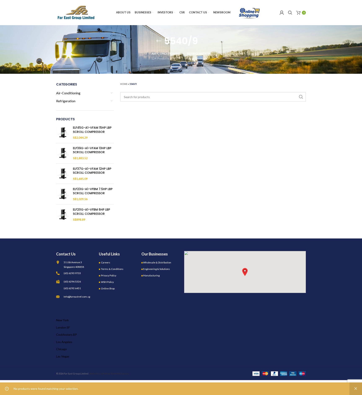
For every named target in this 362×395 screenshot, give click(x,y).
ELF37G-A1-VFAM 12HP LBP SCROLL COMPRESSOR (92, 171)
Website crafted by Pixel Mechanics (109, 373)
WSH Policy (107, 282)
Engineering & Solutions (156, 269)
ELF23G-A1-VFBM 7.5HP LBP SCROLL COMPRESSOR (92, 191)
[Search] (290, 12)
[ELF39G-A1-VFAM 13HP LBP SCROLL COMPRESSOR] (63, 153)
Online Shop (108, 288)
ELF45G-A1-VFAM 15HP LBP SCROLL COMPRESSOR (92, 130)
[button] (245, 272)
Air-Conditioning (68, 93)
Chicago (61, 349)
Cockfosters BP (66, 334)
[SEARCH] (301, 97)
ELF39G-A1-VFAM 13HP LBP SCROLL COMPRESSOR (92, 150)
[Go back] (159, 41)
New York (62, 320)
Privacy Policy (108, 275)
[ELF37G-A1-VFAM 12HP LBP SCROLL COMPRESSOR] (63, 174)
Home (123, 84)
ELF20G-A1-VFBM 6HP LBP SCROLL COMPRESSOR (91, 212)
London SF (63, 327)
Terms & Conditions (112, 269)
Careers (105, 262)
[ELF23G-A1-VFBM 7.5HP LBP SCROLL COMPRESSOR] (63, 194)
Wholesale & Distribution (157, 262)
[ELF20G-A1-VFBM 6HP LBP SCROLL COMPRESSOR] (63, 215)
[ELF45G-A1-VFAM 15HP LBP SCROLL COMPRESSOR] (63, 133)
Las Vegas (62, 356)
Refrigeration (65, 101)
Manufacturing (151, 275)
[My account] (282, 12)
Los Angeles (64, 342)
